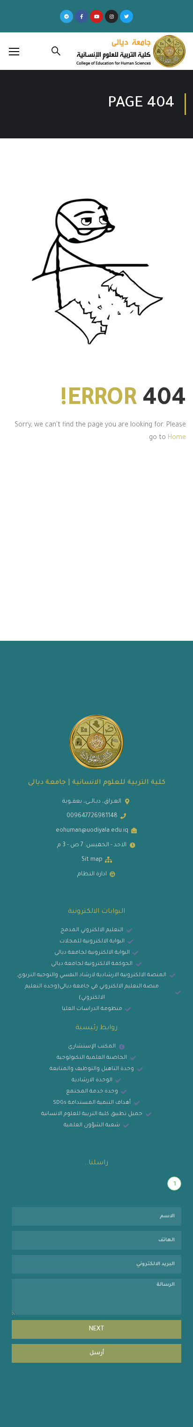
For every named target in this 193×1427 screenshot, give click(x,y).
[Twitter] (126, 16)
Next (96, 1329)
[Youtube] (96, 16)
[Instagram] (111, 16)
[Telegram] (66, 16)
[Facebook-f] (81, 16)
